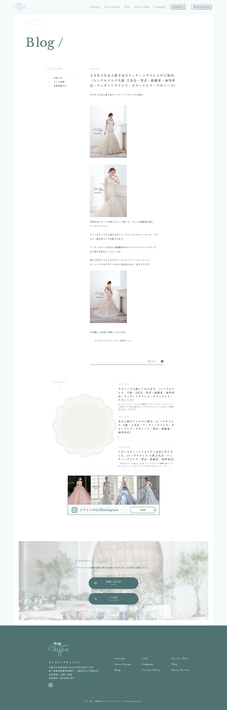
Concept (95, 6)
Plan (127, 6)
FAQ (145, 658)
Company (160, 6)
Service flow (142, 6)
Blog (117, 670)
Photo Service (180, 670)
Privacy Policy (151, 670)
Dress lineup (112, 6)
